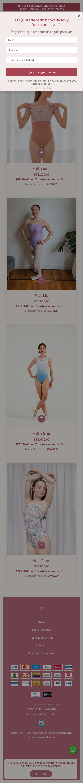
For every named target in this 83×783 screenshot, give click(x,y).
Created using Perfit (41, 88)
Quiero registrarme (41, 72)
